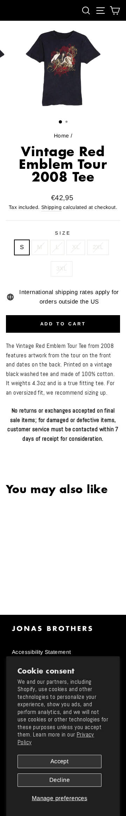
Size (63, 233)
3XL (61, 268)
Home (61, 136)
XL (75, 247)
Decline (59, 780)
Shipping (51, 207)
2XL (98, 247)
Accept (59, 761)
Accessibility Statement (41, 652)
